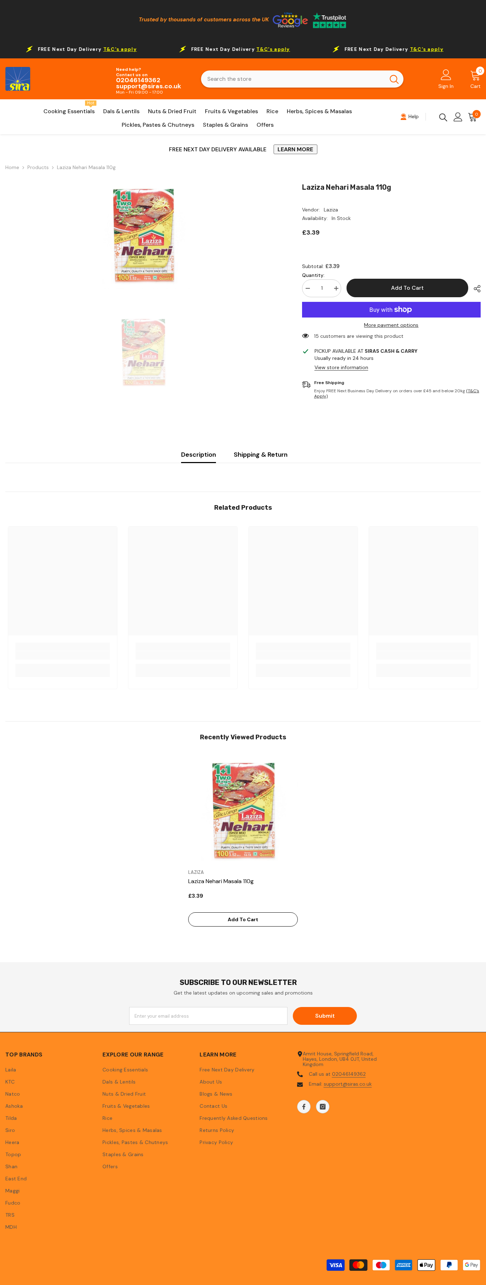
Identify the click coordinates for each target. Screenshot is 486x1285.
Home (12, 167)
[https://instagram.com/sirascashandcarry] (322, 1106)
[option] (143, 235)
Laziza (331, 209)
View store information (341, 367)
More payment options (391, 325)
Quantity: (313, 275)
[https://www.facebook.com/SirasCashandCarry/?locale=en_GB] (304, 1106)
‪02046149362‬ (349, 1074)
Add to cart (407, 288)
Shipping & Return (260, 454)
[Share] (474, 288)
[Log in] (458, 116)
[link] (62, 655)
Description (198, 454)
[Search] (302, 79)
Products (38, 167)
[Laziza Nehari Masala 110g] (243, 810)
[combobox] (293, 79)
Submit (325, 1015)
